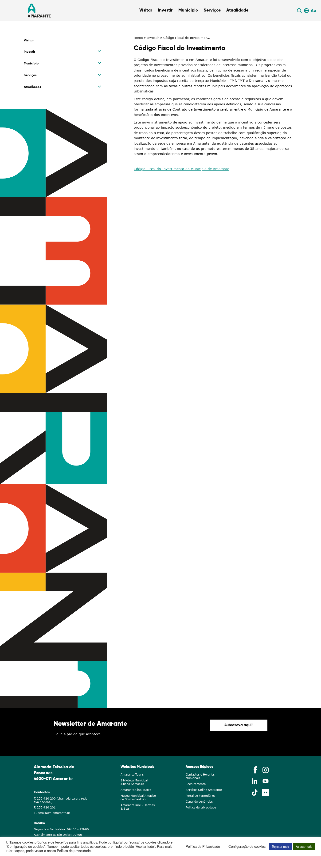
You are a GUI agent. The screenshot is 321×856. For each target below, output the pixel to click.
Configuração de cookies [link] (247, 846)
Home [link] (138, 38)
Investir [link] (165, 10)
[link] (300, 10)
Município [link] (188, 10)
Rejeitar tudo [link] (280, 846)
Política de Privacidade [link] (203, 846)
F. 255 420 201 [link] (45, 807)
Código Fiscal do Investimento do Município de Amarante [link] (181, 169)
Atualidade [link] (237, 10)
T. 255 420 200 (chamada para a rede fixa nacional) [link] (60, 800)
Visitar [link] (145, 10)
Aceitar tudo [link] (304, 846)
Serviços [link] (212, 10)
